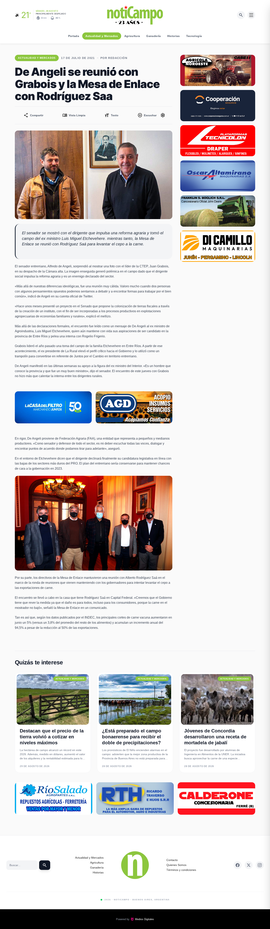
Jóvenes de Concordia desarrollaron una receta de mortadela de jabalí (215, 736)
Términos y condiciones (181, 869)
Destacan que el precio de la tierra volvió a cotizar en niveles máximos (52, 736)
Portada (73, 36)
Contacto (172, 860)
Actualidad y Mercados (101, 36)
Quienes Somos (176, 865)
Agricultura (132, 36)
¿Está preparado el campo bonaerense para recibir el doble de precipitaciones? (131, 736)
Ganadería (153, 36)
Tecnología (194, 36)
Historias (173, 36)
